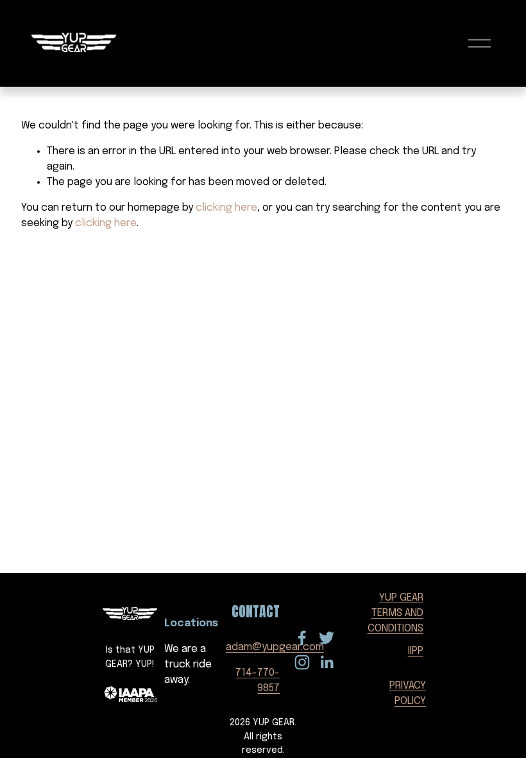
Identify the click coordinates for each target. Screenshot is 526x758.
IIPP (415, 651)
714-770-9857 (257, 680)
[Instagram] (302, 662)
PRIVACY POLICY (407, 693)
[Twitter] (326, 638)
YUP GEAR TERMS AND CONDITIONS (395, 613)
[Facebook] (302, 638)
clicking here (226, 207)
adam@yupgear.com (275, 647)
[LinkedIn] (326, 662)
